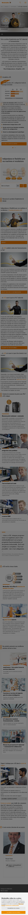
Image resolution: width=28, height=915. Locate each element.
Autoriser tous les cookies (13, 912)
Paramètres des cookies (13, 908)
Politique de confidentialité (12, 905)
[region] (14, 903)
